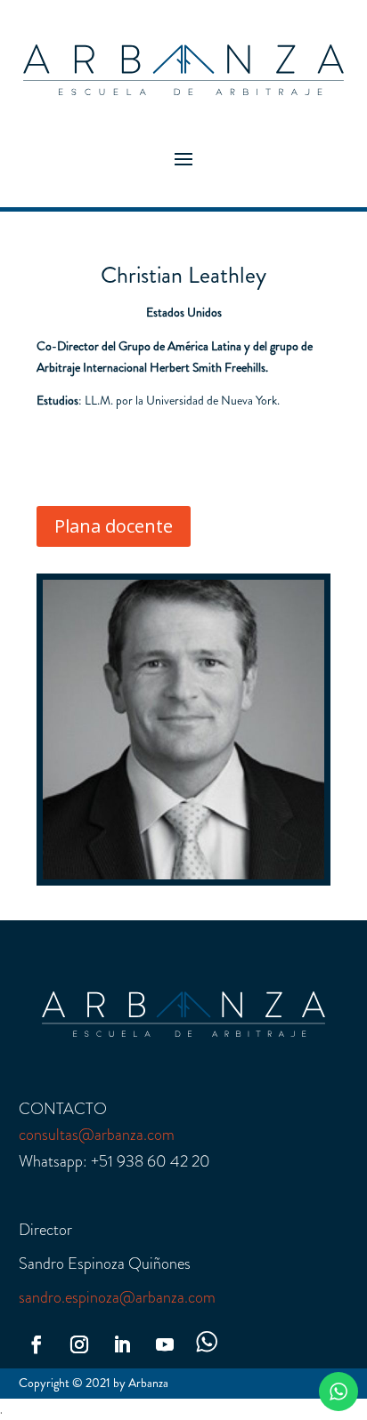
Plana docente (113, 526)
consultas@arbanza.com (97, 1134)
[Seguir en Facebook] (36, 1344)
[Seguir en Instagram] (79, 1344)
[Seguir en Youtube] (165, 1344)
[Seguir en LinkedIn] (122, 1344)
